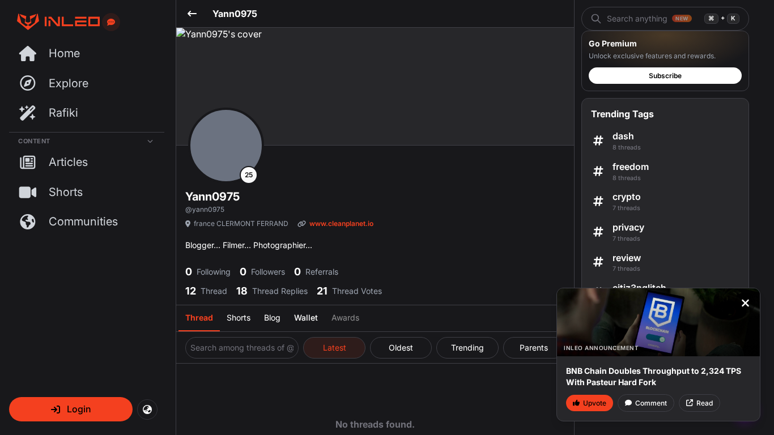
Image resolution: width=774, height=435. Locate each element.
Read (704, 403)
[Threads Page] (54, 22)
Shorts (238, 317)
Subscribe (665, 75)
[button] (71, 409)
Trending (467, 347)
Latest (334, 347)
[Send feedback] (111, 22)
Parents (534, 347)
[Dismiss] (745, 303)
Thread (199, 317)
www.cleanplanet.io (341, 223)
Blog (272, 317)
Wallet (306, 317)
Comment (651, 403)
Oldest (401, 347)
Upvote (594, 403)
